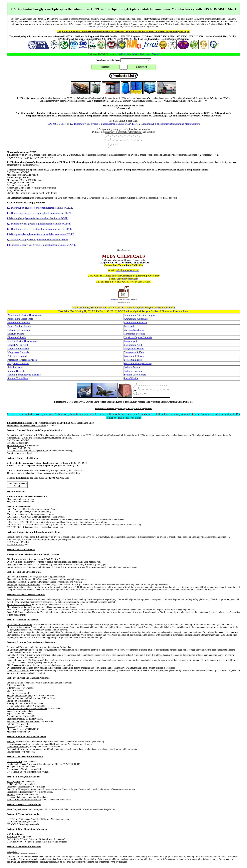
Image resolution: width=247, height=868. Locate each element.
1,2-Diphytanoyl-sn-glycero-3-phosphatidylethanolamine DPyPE (40, 234)
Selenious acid (14, 367)
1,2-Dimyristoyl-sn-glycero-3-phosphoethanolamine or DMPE (39, 213)
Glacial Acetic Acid (17, 344)
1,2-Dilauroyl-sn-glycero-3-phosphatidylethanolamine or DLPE (40, 207)
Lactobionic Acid (133, 344)
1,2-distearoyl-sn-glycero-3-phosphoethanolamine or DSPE (37, 239)
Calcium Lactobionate (18, 329)
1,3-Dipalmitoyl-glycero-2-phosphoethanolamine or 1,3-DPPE (39, 228)
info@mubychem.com (127, 270)
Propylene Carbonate (18, 363)
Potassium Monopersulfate (138, 363)
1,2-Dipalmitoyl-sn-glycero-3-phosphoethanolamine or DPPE (39, 223)
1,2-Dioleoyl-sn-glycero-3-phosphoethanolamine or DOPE (37, 218)
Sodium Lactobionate (135, 374)
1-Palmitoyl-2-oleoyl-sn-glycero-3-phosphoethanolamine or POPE (41, 244)
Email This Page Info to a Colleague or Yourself (138, 54)
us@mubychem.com (127, 278)
